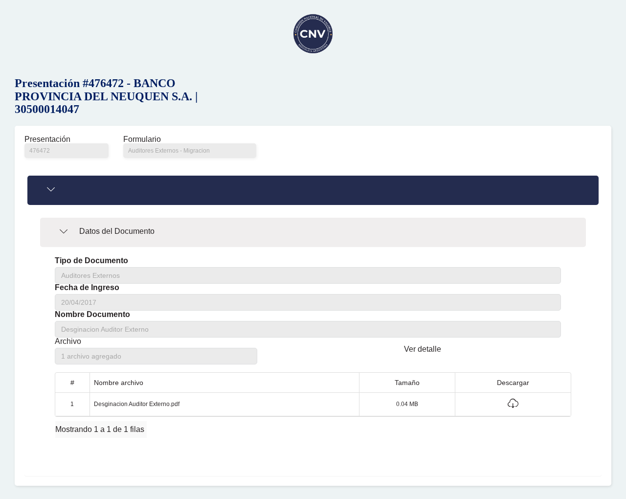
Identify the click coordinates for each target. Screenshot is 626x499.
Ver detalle (422, 349)
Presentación (47, 139)
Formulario (142, 139)
